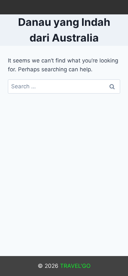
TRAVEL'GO (75, 266)
